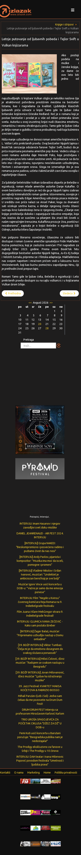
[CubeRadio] (56, 812)
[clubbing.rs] (56, 781)
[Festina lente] (25, 843)
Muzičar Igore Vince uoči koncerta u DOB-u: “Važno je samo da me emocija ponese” (40, 588)
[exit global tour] (39, 430)
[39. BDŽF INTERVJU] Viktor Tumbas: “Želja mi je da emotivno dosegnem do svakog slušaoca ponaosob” (40, 648)
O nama (18, 772)
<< (30, 302)
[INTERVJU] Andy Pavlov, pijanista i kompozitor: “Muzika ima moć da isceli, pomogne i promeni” (40, 560)
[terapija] (25, 796)
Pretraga (28, 339)
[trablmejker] (45, 796)
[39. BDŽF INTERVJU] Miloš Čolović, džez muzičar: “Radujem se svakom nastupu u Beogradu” (39, 662)
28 (47, 328)
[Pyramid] (39, 468)
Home (47, 772)
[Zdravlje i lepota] (56, 828)
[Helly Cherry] (45, 843)
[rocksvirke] (45, 827)
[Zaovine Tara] (35, 781)
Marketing (33, 772)
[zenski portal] (45, 812)
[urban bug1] (56, 796)
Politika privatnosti (66, 772)
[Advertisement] (40, 374)
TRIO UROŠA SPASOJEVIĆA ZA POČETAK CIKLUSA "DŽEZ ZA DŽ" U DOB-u (40, 723)
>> (51, 302)
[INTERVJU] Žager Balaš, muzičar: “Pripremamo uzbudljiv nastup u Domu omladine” (40, 635)
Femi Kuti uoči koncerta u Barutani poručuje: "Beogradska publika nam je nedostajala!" (40, 737)
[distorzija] (45, 781)
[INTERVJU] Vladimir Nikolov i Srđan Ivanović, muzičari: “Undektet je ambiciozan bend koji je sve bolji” (40, 574)
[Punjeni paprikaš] (35, 843)
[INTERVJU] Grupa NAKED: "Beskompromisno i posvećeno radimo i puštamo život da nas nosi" (40, 547)
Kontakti (5, 772)
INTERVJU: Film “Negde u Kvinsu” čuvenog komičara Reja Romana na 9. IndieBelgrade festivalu (40, 601)
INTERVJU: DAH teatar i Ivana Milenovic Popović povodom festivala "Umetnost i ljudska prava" (40, 760)
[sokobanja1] (35, 828)
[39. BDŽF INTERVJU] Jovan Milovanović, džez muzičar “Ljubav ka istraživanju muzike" (40, 676)
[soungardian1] (25, 812)
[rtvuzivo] (56, 843)
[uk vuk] (35, 812)
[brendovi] (35, 796)
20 (39, 324)
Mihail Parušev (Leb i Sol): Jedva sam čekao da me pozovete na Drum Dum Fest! (40, 699)
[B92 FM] (25, 781)
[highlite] (25, 828)
